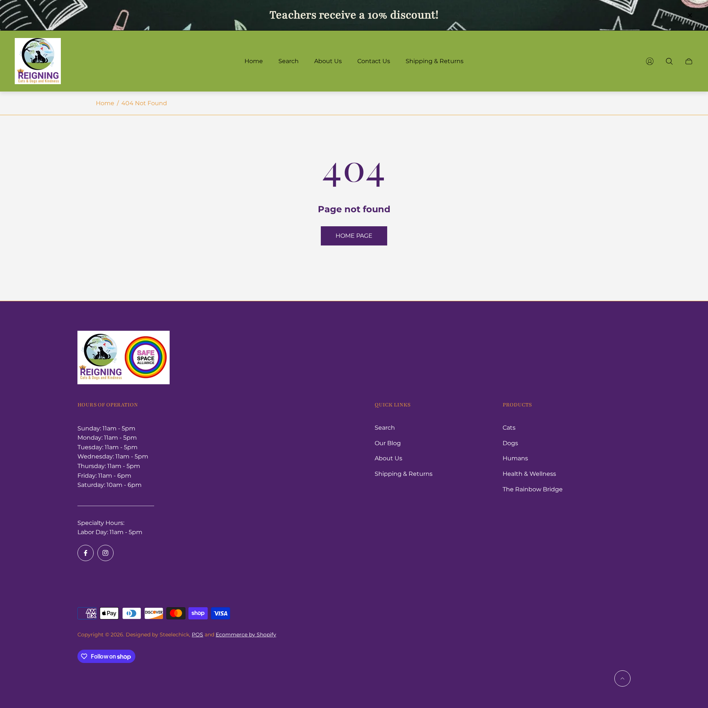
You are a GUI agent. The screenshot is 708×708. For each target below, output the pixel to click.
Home (105, 103)
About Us (388, 458)
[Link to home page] (123, 358)
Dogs (510, 443)
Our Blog (388, 443)
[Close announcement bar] (689, 15)
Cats (509, 427)
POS (197, 634)
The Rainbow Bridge (533, 489)
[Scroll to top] (622, 678)
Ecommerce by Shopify (246, 634)
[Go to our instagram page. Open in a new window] (105, 553)
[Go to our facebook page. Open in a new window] (85, 553)
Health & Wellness (529, 473)
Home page (354, 235)
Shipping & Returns (404, 473)
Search (385, 427)
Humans (515, 458)
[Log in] (650, 61)
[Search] (669, 61)
